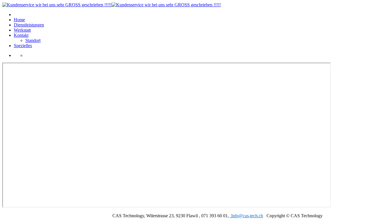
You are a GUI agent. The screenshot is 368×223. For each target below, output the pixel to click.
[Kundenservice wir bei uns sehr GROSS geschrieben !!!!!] (111, 4)
